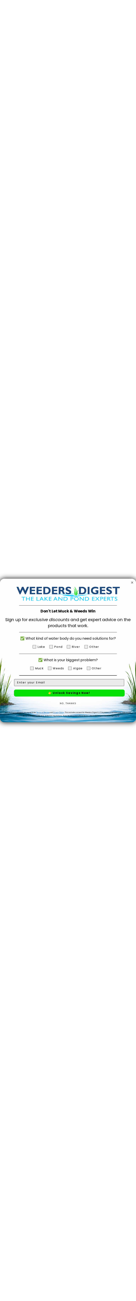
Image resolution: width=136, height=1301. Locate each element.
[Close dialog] (132, 582)
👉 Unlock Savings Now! (69, 693)
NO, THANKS (68, 703)
